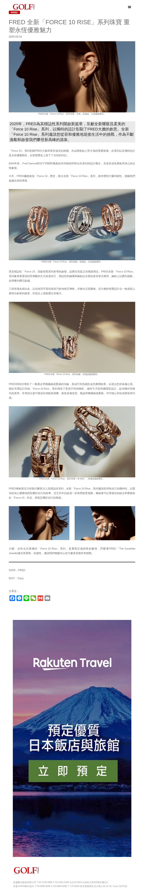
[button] (67, 854)
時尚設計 (14, 12)
